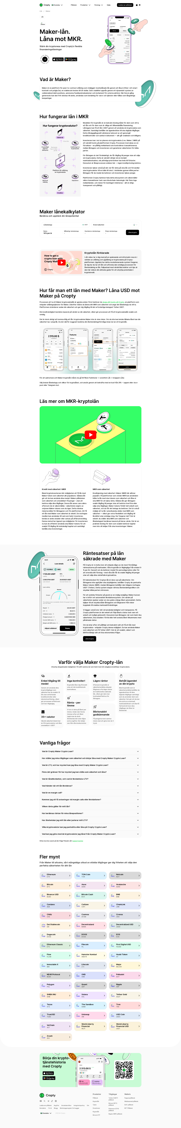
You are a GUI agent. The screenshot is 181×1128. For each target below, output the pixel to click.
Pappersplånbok (129, 1098)
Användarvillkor (66, 1105)
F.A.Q (50, 1108)
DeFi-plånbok (128, 1105)
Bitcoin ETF (96, 1115)
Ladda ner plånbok (46, 1105)
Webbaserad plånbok (131, 1101)
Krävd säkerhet (98, 225)
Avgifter (56, 1105)
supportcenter (78, 841)
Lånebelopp (48, 225)
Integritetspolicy (79, 1105)
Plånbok (95, 1098)
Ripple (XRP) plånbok (115, 1114)
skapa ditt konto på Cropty (113, 302)
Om (88, 1105)
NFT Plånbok (128, 1108)
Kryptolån (96, 1101)
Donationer (96, 1108)
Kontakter (43, 1108)
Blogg (56, 1108)
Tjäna (94, 1105)
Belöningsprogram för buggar (69, 1108)
